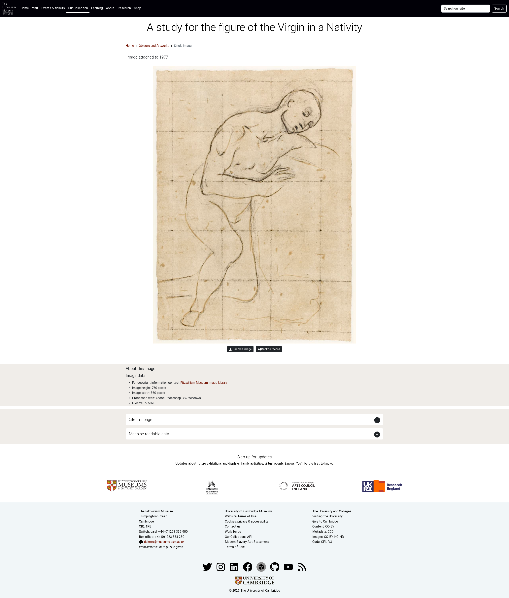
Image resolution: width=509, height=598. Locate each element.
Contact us (232, 526)
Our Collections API (238, 537)
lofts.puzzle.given (170, 547)
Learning (97, 8)
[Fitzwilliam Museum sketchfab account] (261, 567)
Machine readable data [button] (149, 434)
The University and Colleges (331, 511)
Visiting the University (327, 516)
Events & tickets (53, 8)
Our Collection (78, 8)
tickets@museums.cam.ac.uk (164, 542)
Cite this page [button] (140, 419)
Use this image (242, 349)
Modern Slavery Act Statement (247, 542)
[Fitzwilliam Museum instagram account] (221, 567)
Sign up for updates (254, 457)
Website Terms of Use (240, 516)
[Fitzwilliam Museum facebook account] (234, 567)
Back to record (270, 349)
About (110, 8)
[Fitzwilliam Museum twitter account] (207, 567)
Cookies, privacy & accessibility (246, 521)
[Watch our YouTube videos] (288, 567)
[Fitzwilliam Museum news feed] (301, 567)
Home (25, 8)
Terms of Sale (235, 547)
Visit (35, 8)
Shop (137, 8)
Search (499, 8)
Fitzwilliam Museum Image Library (203, 383)
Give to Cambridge (325, 521)
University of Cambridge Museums (249, 511)
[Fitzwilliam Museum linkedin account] (248, 567)
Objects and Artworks (154, 46)
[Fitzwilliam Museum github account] (275, 567)
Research (124, 8)
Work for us (233, 531)
